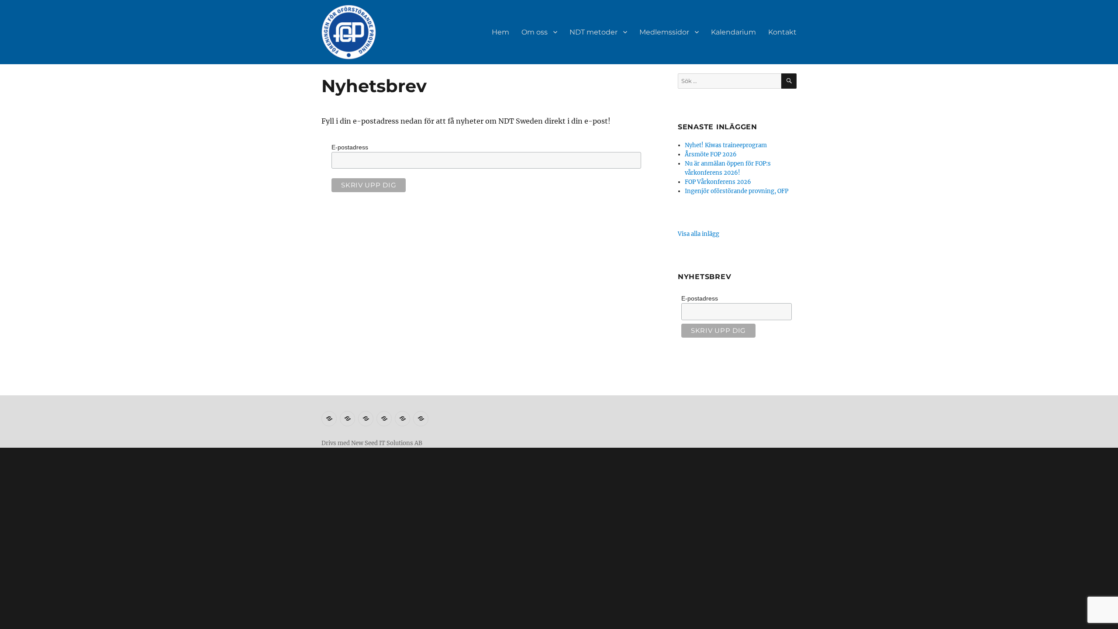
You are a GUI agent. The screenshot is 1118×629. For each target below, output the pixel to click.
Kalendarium (733, 32)
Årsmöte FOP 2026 (711, 154)
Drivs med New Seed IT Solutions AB (371, 443)
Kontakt (782, 32)
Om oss (534, 32)
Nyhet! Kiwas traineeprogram (726, 145)
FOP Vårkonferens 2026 (718, 182)
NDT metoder (593, 32)
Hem (500, 32)
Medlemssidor (664, 32)
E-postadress (349, 147)
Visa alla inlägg (698, 234)
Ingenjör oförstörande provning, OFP (736, 191)
